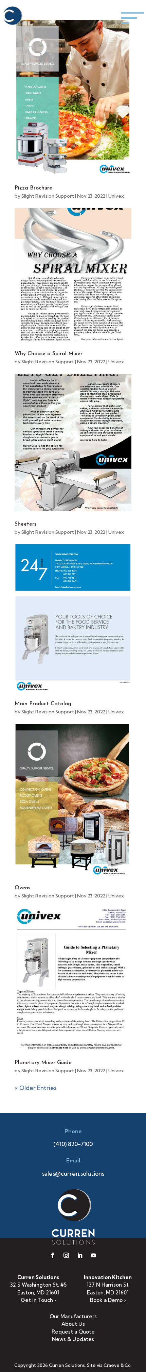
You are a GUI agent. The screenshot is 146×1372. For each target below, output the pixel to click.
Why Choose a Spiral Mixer (49, 354)
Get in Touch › (38, 1300)
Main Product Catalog (43, 704)
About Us (73, 1324)
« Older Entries (35, 1087)
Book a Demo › (108, 1300)
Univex (116, 196)
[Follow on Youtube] (93, 1255)
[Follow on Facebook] (52, 1255)
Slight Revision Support (47, 196)
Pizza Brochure (33, 188)
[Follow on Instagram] (66, 1255)
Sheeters (25, 524)
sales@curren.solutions (73, 1173)
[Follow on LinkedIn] (79, 1255)
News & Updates (73, 1339)
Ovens (22, 888)
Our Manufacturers (73, 1316)
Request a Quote (73, 1331)
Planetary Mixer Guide (43, 1062)
